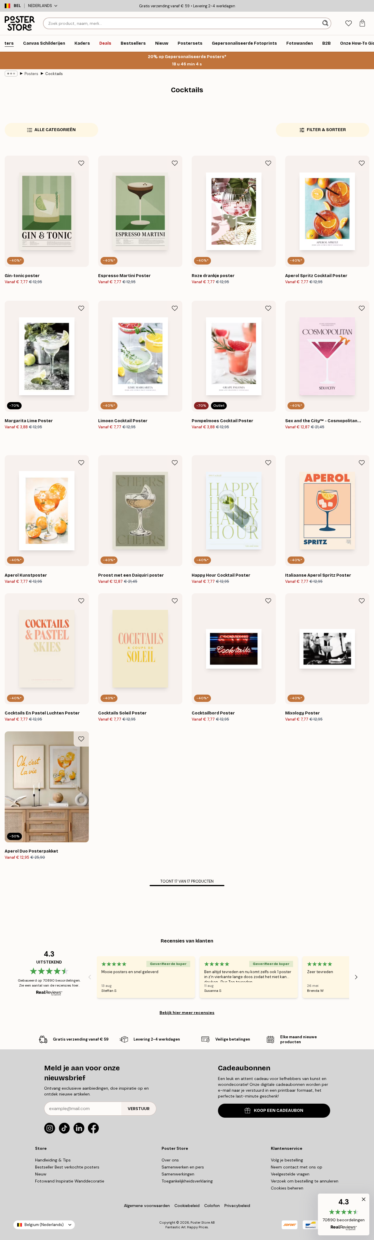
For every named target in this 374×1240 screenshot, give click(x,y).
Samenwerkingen (178, 1174)
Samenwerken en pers (183, 1167)
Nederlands (40, 5)
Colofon (212, 1205)
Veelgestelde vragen (290, 1174)
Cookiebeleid (187, 1205)
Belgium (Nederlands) (44, 1224)
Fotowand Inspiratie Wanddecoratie (69, 1181)
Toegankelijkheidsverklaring (187, 1181)
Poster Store (200, 1222)
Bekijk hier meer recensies (187, 1012)
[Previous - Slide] (89, 977)
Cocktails (54, 73)
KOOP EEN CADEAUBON (278, 1110)
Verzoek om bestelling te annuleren (304, 1181)
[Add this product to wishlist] (81, 163)
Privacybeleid (237, 1205)
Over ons (170, 1160)
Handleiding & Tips (53, 1160)
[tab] (348, 23)
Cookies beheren (287, 1188)
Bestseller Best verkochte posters (67, 1167)
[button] (343, 1214)
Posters (31, 73)
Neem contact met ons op (296, 1167)
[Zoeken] (326, 23)
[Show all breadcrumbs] (11, 73)
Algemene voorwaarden (147, 1205)
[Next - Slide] (356, 977)
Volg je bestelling (287, 1160)
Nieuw (40, 1174)
